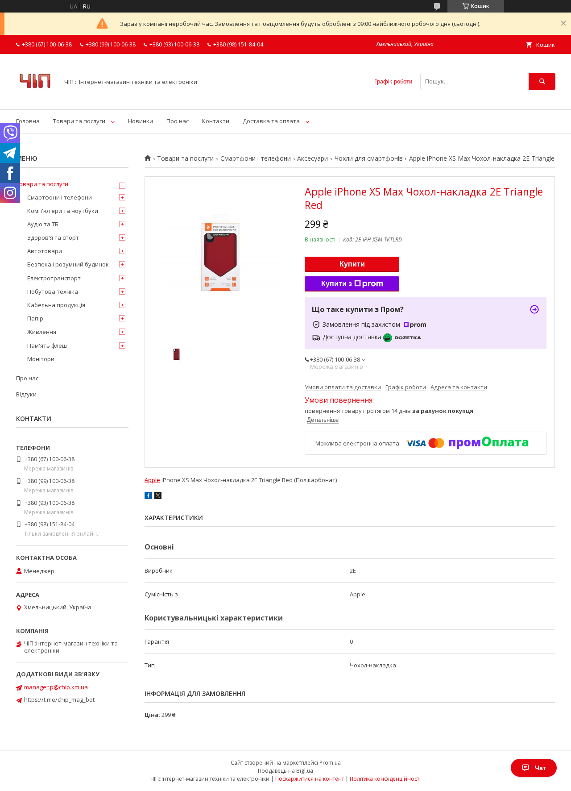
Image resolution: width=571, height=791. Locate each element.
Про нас (177, 121)
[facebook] (148, 497)
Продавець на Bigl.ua (285, 770)
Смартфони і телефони (255, 158)
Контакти (215, 121)
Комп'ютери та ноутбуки (62, 211)
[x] (157, 497)
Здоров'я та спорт (53, 237)
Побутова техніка (52, 291)
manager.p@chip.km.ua (56, 687)
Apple (152, 480)
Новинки (140, 121)
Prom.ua (330, 762)
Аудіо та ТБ (42, 224)
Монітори (40, 359)
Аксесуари (312, 158)
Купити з (336, 283)
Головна (28, 121)
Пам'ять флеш (47, 345)
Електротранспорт (54, 278)
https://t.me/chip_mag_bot (59, 699)
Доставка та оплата (271, 121)
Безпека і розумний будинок (68, 264)
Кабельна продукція (56, 305)
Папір (35, 318)
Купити (352, 264)
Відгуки (26, 394)
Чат (540, 767)
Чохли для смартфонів (369, 158)
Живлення (41, 332)
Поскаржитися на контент (309, 779)
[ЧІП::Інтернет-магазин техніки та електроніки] (35, 98)
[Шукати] (542, 81)
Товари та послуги (79, 121)
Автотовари (44, 251)
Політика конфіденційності (385, 779)
